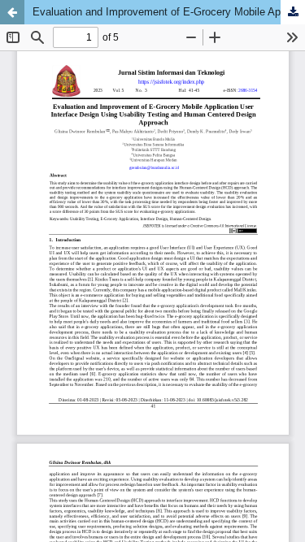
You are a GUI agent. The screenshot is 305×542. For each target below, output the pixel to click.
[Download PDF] (293, 12)
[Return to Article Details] (12, 12)
